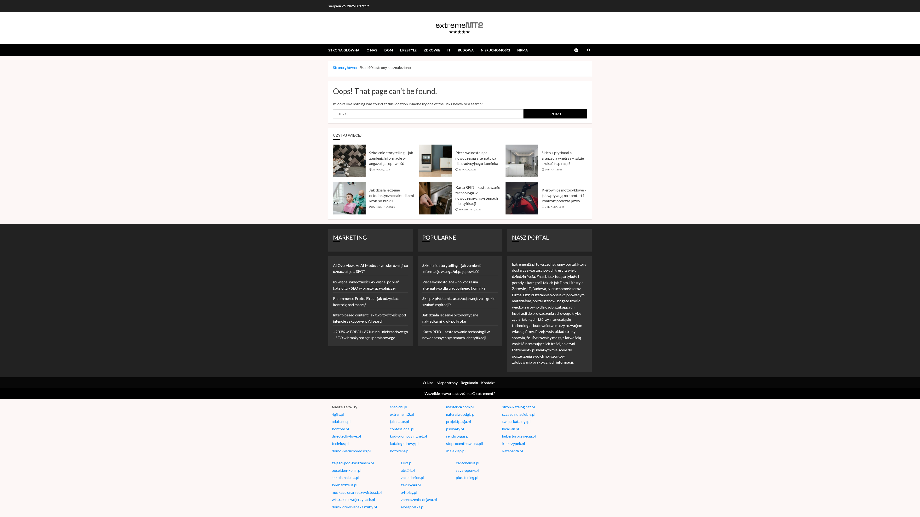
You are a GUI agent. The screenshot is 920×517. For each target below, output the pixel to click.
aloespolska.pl (412, 507)
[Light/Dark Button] (578, 50)
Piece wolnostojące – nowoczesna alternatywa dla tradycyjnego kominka (476, 158)
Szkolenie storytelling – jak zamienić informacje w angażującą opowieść (391, 158)
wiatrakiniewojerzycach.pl (353, 499)
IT (449, 50)
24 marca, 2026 (555, 206)
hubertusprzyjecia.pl (519, 436)
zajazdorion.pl (412, 477)
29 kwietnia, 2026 (383, 206)
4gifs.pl (338, 414)
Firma (522, 50)
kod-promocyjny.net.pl (408, 436)
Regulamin (469, 382)
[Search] (589, 50)
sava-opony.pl (467, 470)
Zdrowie (432, 50)
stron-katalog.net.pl (518, 407)
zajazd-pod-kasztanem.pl (353, 463)
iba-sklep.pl (456, 451)
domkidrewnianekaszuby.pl (354, 507)
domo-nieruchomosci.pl (351, 451)
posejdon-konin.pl (346, 470)
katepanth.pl (512, 451)
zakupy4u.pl (411, 485)
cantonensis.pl (467, 463)
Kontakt (488, 382)
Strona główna (343, 50)
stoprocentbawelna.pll (464, 443)
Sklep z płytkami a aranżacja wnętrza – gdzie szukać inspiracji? (563, 158)
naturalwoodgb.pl (460, 414)
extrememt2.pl (402, 414)
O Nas (372, 50)
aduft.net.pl (341, 421)
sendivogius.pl (457, 436)
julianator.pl (399, 421)
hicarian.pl (510, 429)
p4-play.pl (409, 492)
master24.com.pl (460, 407)
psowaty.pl (455, 429)
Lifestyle (408, 50)
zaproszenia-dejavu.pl (419, 499)
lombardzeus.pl (344, 485)
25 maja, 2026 (468, 169)
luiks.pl (406, 463)
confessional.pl (402, 429)
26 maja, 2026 (381, 169)
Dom (388, 50)
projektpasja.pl (458, 421)
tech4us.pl (340, 443)
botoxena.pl (399, 451)
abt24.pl (408, 470)
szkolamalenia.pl (345, 477)
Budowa (466, 50)
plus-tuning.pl (467, 477)
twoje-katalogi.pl (516, 421)
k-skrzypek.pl (513, 443)
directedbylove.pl (346, 436)
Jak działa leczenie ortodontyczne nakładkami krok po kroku (391, 195)
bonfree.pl (340, 429)
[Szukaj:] (428, 113)
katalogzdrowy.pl (404, 443)
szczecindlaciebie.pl (518, 414)
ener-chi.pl (398, 407)
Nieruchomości (495, 50)
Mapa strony (447, 382)
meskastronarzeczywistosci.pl (357, 492)
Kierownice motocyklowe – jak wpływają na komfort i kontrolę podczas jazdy (564, 195)
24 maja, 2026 (554, 169)
